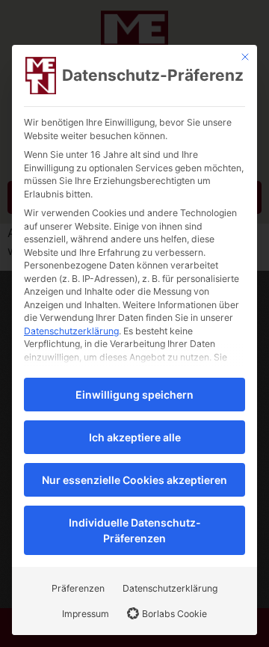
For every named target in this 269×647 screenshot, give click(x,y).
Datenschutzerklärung (71, 331)
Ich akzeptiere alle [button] (135, 437)
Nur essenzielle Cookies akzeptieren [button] (134, 479)
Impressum (85, 613)
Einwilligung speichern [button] (134, 394)
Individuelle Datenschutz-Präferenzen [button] (135, 530)
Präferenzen (78, 588)
